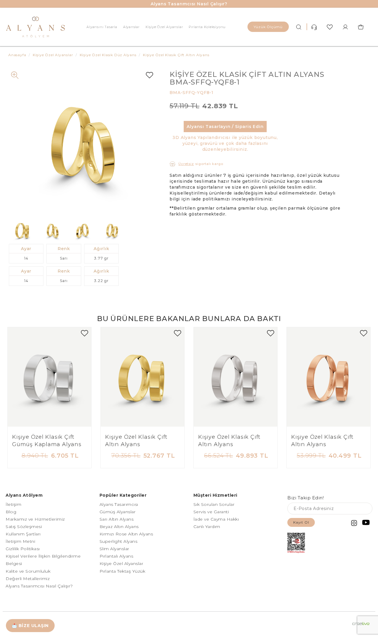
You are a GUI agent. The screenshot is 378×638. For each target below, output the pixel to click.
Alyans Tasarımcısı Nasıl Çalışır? (189, 4)
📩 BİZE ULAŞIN (30, 625)
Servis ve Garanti (211, 511)
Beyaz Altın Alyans (119, 526)
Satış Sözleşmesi (24, 526)
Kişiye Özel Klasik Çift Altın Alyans (136, 441)
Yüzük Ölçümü (268, 27)
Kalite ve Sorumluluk (28, 571)
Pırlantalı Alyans (116, 556)
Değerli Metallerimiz (28, 578)
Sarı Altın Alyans (117, 519)
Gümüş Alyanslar (118, 511)
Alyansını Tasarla (102, 27)
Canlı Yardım (206, 526)
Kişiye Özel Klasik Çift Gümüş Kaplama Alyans (47, 441)
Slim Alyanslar (114, 548)
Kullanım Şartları (23, 534)
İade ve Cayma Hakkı (216, 519)
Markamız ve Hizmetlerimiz (35, 519)
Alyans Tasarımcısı (119, 504)
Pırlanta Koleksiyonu (207, 27)
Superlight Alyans (119, 541)
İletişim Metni (20, 541)
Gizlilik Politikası (23, 548)
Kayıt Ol (301, 522)
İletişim (13, 504)
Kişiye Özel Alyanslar (164, 27)
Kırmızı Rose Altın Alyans (126, 534)
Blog (11, 511)
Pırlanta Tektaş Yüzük (123, 571)
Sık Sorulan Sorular (214, 504)
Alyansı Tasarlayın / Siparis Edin (225, 126)
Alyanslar (131, 27)
